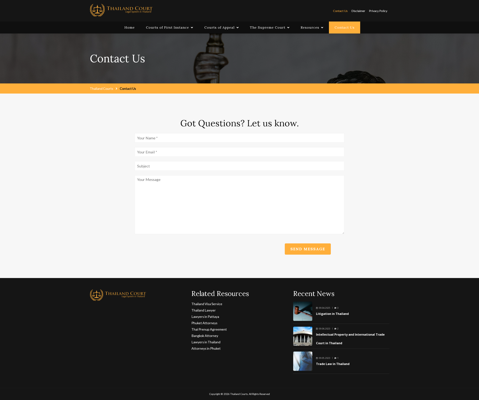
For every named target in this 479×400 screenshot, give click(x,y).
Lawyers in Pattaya (205, 316)
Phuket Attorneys (204, 323)
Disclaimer (358, 11)
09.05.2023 (324, 358)
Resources (310, 27)
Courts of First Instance (167, 27)
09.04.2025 (324, 307)
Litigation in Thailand (332, 314)
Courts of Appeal (219, 27)
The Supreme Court (267, 27)
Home (129, 27)
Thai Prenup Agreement (209, 329)
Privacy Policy (378, 11)
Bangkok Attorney (204, 336)
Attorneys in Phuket (206, 348)
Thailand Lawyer (203, 310)
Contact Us (340, 11)
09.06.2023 (324, 328)
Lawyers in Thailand (205, 342)
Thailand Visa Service (206, 304)
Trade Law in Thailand (333, 364)
